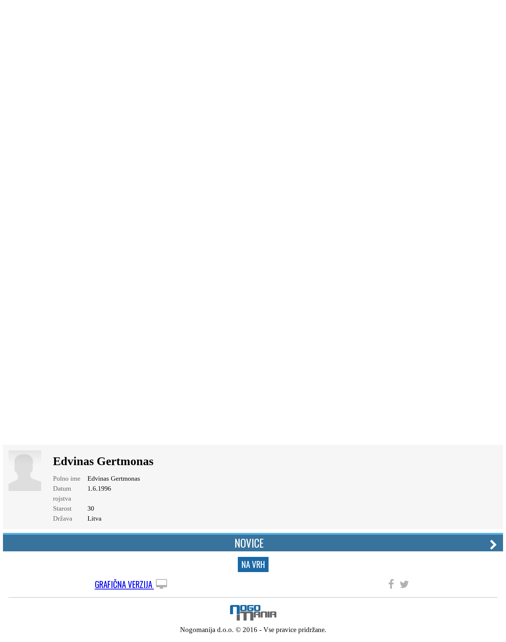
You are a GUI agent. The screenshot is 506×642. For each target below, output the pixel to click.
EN (492, 12)
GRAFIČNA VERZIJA (124, 584)
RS (480, 12)
